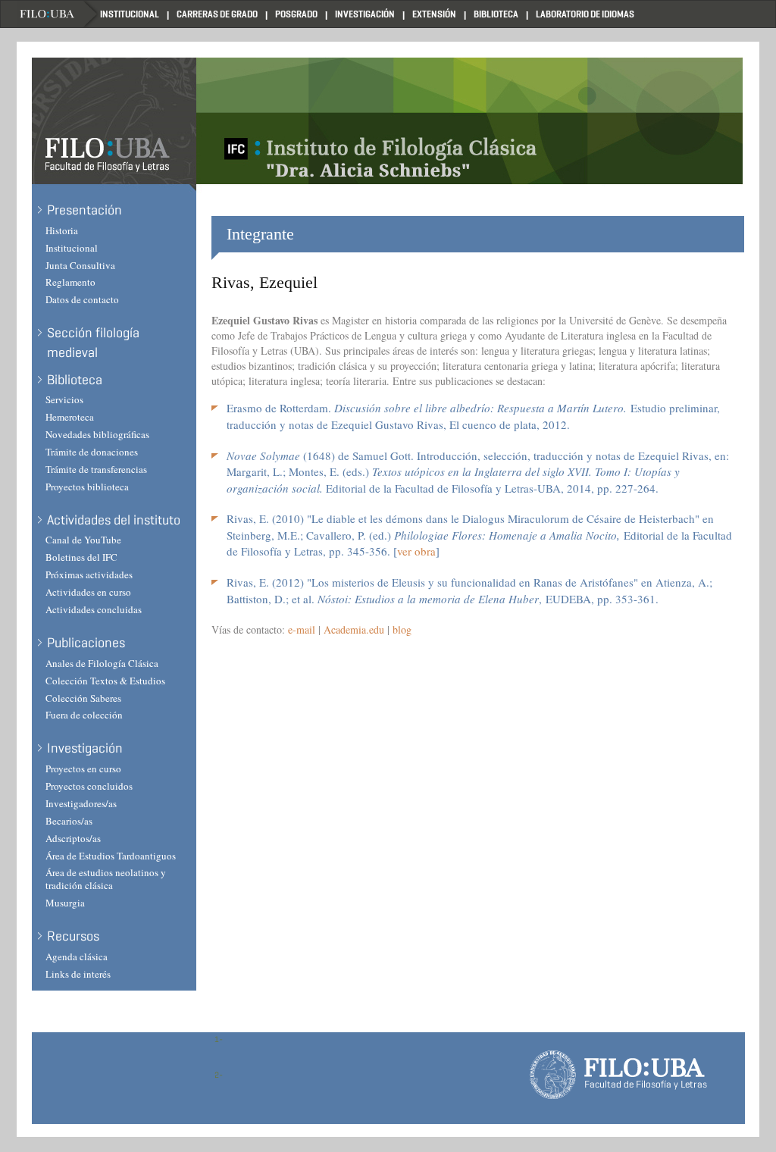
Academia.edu (354, 629)
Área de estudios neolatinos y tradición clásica (105, 879)
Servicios (64, 399)
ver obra (416, 551)
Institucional (129, 14)
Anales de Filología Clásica (101, 663)
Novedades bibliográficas (97, 434)
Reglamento (70, 282)
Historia (61, 230)
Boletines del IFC (81, 557)
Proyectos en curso (83, 768)
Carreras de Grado (217, 14)
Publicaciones (86, 642)
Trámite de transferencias (96, 469)
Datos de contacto (82, 299)
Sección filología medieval (93, 342)
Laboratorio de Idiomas (585, 14)
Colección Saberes (83, 698)
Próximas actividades (89, 574)
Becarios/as (68, 821)
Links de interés (78, 974)
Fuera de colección (84, 715)
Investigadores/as (81, 803)
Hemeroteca (69, 417)
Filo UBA (58, 14)
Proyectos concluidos (89, 786)
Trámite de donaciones (91, 452)
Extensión (434, 14)
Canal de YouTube (83, 539)
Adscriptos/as (73, 838)
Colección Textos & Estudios (105, 680)
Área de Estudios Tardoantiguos (110, 855)
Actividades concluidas (93, 609)
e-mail (301, 629)
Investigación (365, 14)
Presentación (84, 210)
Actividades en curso (88, 592)
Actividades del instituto (113, 520)
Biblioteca (496, 14)
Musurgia (65, 902)
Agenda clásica (76, 956)
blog (402, 629)
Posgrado (296, 14)
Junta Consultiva (80, 265)
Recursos (73, 936)
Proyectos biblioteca (87, 486)
